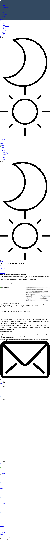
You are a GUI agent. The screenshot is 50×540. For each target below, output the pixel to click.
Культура (3, 12)
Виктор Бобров (2, 526)
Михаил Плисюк (2, 518)
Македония (4, 154)
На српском (3, 17)
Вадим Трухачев (2, 503)
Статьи (3, 2)
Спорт (4, 33)
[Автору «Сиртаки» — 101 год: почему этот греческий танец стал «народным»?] (1, 383)
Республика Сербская (6, 7)
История (3, 156)
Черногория (5, 152)
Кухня (4, 159)
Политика (3, 3)
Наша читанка (5, 14)
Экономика (3, 149)
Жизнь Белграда (7, 26)
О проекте (3, 16)
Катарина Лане (2, 488)
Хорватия (4, 10)
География (3, 4)
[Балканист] (2, 0)
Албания (4, 8)
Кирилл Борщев (2, 268)
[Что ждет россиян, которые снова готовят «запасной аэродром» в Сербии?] (1, 387)
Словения (4, 9)
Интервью (3, 11)
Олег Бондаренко (2, 473)
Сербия (4, 5)
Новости (3, 147)
